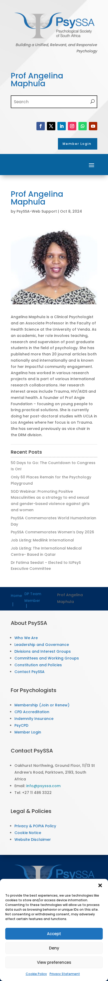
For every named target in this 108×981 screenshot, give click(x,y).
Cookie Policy (36, 974)
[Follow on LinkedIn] (61, 126)
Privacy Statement (65, 974)
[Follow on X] (51, 126)
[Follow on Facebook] (40, 126)
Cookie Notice (27, 832)
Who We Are (26, 637)
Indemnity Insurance (33, 718)
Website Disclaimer (32, 839)
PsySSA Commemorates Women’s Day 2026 (52, 532)
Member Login (27, 732)
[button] (100, 885)
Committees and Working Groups (46, 658)
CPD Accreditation (31, 711)
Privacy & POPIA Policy (35, 826)
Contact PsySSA (29, 671)
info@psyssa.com (43, 785)
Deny (54, 948)
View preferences (54, 962)
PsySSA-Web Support (37, 211)
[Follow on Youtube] (93, 126)
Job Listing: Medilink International (42, 540)
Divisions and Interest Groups (42, 651)
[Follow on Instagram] (72, 126)
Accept (54, 933)
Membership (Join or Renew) (41, 705)
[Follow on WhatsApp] (82, 126)
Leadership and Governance (41, 644)
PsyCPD (21, 725)
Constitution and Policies (38, 665)
